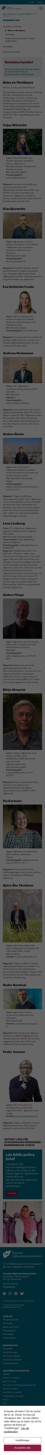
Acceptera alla (22, 1448)
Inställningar (22, 1440)
